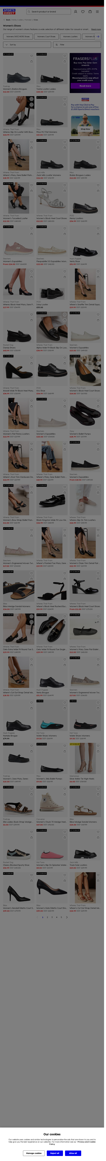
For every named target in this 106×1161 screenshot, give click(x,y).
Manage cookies (33, 1153)
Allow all (73, 1153)
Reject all (54, 1153)
